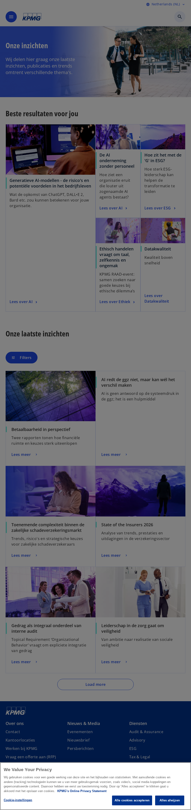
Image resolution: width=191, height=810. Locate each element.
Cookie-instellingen (18, 800)
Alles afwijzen (170, 800)
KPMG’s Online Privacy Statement (81, 791)
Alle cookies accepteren (132, 800)
